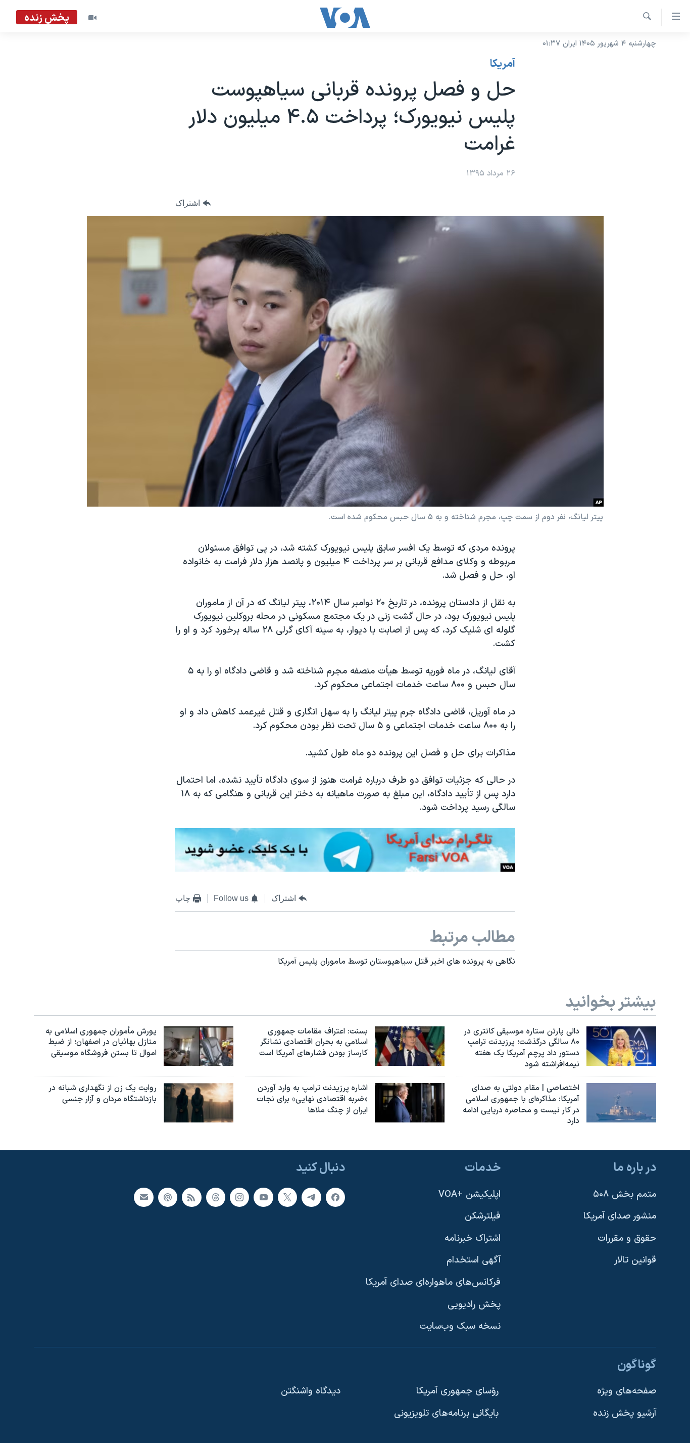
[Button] (193, 203)
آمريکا (502, 64)
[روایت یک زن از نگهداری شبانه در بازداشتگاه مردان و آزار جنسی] (198, 1102)
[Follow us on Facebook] (335, 1197)
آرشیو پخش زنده (624, 1413)
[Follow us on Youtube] (263, 1197)
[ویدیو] (92, 17)
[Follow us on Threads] (215, 1197)
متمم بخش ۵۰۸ (624, 1194)
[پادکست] (167, 1197)
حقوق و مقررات (627, 1238)
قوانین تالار (635, 1261)
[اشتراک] (143, 1197)
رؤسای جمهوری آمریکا (457, 1392)
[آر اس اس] (191, 1197)
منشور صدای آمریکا (619, 1216)
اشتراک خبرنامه (473, 1238)
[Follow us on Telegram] (311, 1197)
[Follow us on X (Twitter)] (287, 1197)
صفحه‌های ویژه (626, 1392)
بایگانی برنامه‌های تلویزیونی (446, 1413)
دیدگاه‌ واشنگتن (310, 1392)
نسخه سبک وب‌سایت (460, 1327)
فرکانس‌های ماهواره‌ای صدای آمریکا (433, 1282)
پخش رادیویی (474, 1305)
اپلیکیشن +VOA (469, 1194)
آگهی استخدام (474, 1261)
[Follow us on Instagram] (239, 1197)
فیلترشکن (483, 1216)
